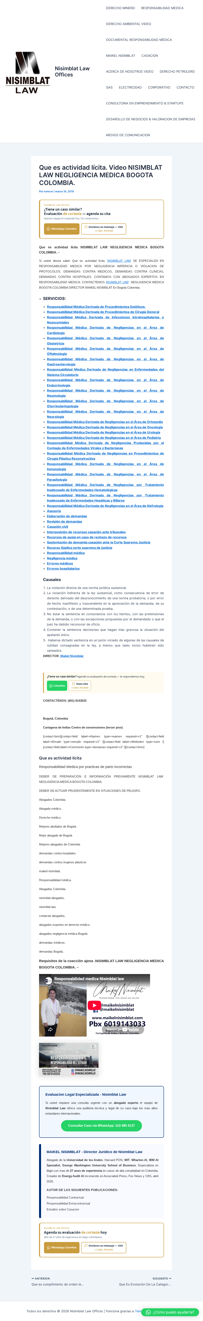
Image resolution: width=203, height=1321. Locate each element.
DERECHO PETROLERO (177, 71)
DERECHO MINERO (120, 8)
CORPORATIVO (159, 87)
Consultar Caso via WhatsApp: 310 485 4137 (101, 1125)
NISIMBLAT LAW (119, 260)
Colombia (59, 685)
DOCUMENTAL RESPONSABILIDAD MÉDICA (139, 40)
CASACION (150, 56)
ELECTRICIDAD (130, 87)
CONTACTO (185, 87)
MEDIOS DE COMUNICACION (128, 135)
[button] (170, 1312)
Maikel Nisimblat (72, 656)
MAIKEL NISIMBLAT (120, 56)
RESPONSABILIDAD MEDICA (162, 8)
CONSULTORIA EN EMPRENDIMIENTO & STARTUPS (144, 103)
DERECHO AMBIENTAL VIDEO (128, 24)
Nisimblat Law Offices (72, 71)
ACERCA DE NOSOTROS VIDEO (129, 71)
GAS (109, 87)
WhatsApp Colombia (64, 228)
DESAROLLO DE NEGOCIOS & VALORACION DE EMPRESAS (150, 119)
